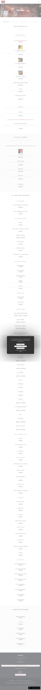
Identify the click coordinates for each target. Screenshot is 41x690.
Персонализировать (20, 348)
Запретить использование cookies (20, 346)
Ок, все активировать (20, 344)
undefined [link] (20, 351)
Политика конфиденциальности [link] (21, 350)
